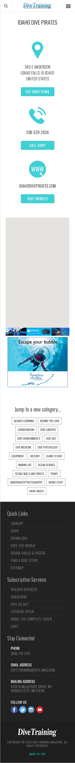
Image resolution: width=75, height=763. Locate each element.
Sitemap (17, 567)
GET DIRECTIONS (37, 91)
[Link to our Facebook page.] (14, 709)
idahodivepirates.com (37, 186)
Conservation (26, 429)
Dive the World (23, 545)
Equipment (17, 456)
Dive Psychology (48, 447)
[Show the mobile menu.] (68, 6)
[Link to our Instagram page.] (31, 709)
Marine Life (25, 465)
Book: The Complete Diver (31, 619)
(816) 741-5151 (20, 653)
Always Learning (24, 421)
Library (17, 524)
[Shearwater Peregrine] (37, 334)
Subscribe (19, 596)
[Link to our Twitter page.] (22, 709)
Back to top (37, 754)
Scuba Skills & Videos (28, 553)
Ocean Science (46, 465)
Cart (15, 626)
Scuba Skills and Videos (29, 473)
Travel (54, 473)
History (35, 456)
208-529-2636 (37, 132)
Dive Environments (28, 438)
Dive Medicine (23, 447)
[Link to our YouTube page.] (39, 709)
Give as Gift (20, 604)
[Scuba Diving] (37, 6)
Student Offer (22, 611)
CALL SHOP (37, 145)
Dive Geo (51, 438)
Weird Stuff (56, 482)
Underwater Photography (26, 482)
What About (36, 491)
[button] (38, 269)
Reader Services (24, 590)
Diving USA (19, 538)
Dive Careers (48, 429)
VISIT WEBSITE (37, 198)
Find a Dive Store (24, 560)
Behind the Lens (49, 421)
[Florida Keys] (38, 386)
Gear (14, 530)
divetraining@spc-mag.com (33, 670)
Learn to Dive (54, 456)
